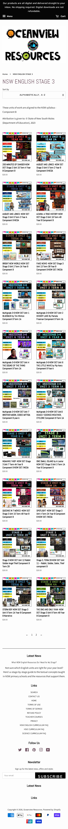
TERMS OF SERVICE (34, 708)
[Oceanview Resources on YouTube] (48, 750)
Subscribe (50, 776)
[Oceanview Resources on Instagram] (41, 750)
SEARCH (34, 692)
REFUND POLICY (34, 712)
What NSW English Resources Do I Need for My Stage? (34, 662)
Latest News (34, 656)
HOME (34, 700)
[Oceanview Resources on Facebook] (27, 750)
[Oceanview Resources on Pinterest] (34, 750)
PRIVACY (34, 721)
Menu (9, 16)
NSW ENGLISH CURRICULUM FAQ (34, 725)
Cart (63, 16)
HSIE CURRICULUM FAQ (34, 729)
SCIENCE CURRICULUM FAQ (34, 733)
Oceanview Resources (32, 809)
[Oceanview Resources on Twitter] (20, 750)
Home (5, 74)
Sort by (5, 89)
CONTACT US (34, 696)
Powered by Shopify (52, 809)
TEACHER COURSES (34, 716)
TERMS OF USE (34, 704)
